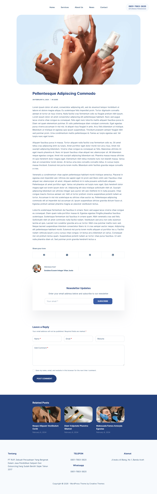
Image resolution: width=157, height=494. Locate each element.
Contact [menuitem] (104, 7)
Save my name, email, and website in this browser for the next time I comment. (66, 370)
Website (100, 339)
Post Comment (44, 378)
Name (37, 339)
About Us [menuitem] (79, 7)
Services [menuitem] (65, 7)
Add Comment (41, 348)
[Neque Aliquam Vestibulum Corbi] (47, 414)
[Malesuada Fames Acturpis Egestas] (110, 414)
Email (69, 339)
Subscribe (103, 301)
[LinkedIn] (113, 255)
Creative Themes (96, 483)
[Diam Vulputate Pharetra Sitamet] (78, 414)
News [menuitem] (91, 7)
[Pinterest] (90, 255)
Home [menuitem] (52, 7)
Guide (55, 100)
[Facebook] (44, 255)
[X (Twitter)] (67, 255)
